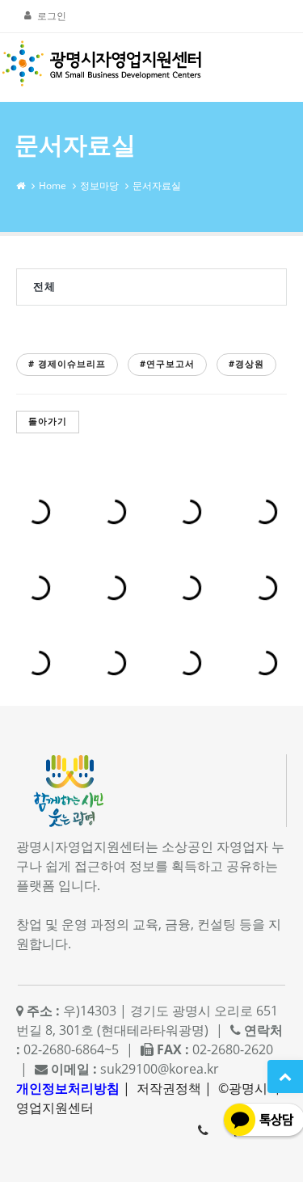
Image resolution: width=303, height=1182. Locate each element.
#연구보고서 (167, 363)
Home (52, 185)
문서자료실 (157, 185)
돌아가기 (47, 421)
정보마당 (99, 185)
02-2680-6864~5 (203, 1130)
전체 (44, 286)
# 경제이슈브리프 (67, 363)
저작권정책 (169, 1088)
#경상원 (246, 363)
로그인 (51, 16)
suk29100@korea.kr (159, 1069)
